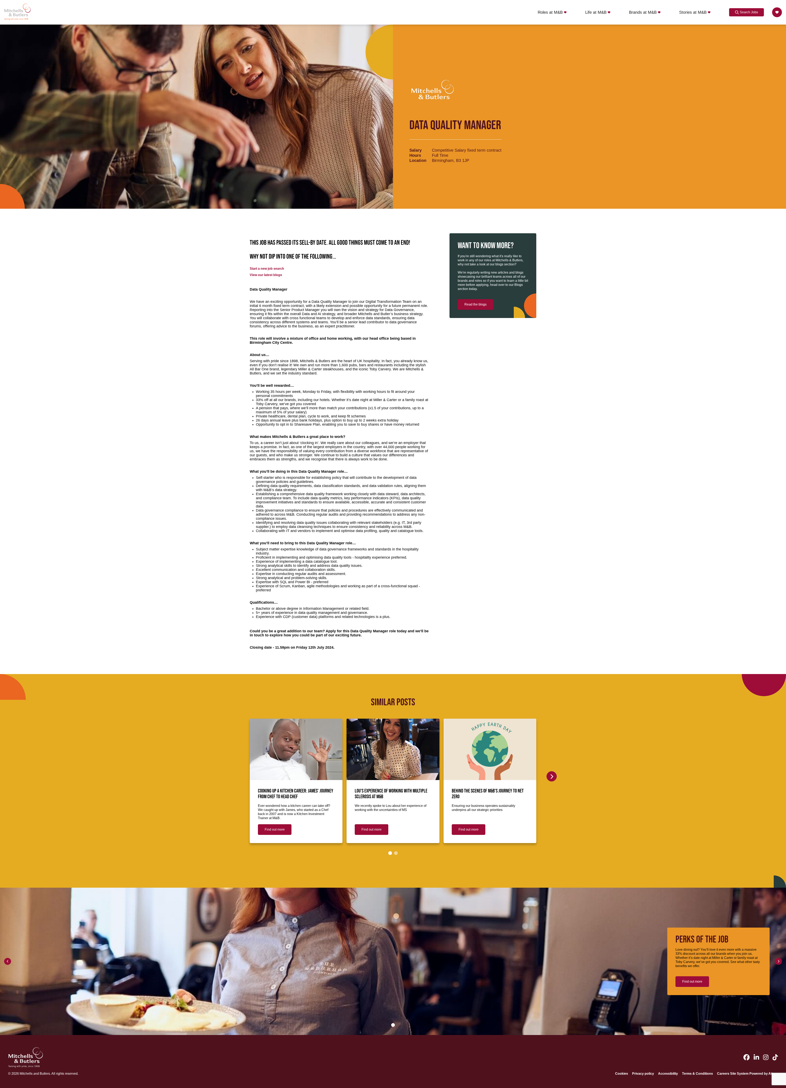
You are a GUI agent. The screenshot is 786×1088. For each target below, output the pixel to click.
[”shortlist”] (777, 12)
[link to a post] (296, 749)
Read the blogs (475, 304)
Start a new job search (267, 268)
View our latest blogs (266, 275)
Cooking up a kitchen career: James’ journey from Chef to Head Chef (295, 794)
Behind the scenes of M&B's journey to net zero (488, 794)
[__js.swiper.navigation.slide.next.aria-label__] (552, 776)
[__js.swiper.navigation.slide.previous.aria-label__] (7, 961)
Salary (415, 150)
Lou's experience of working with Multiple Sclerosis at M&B (391, 794)
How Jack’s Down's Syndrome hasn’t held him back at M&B (583, 794)
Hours (415, 155)
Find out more (275, 829)
